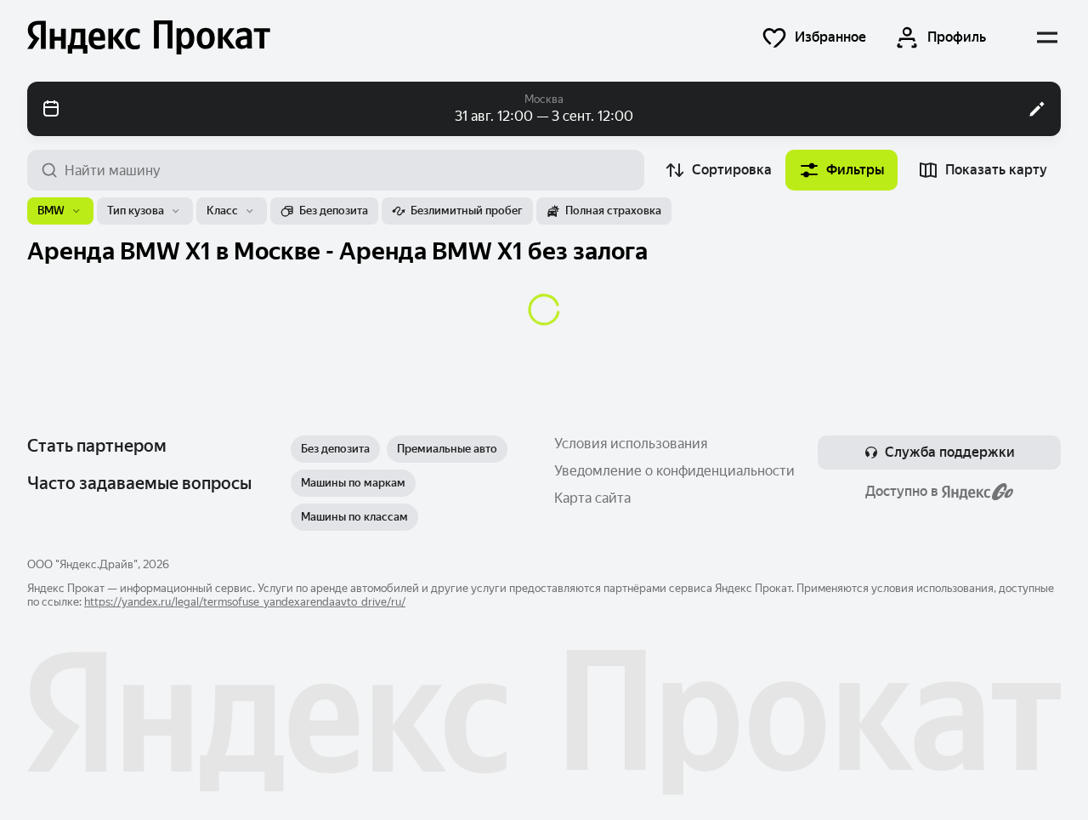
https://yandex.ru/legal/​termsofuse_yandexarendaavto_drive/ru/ (244, 601)
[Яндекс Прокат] (148, 37)
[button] (813, 37)
